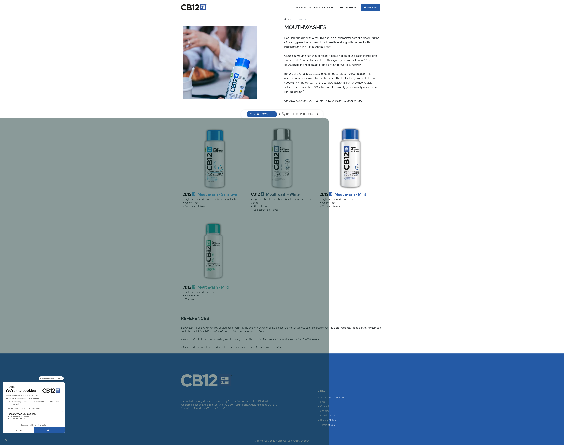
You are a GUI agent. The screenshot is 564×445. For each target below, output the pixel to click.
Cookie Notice (327, 415)
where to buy (371, 7)
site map (325, 411)
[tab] (262, 114)
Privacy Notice (328, 420)
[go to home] (285, 19)
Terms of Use (327, 425)
